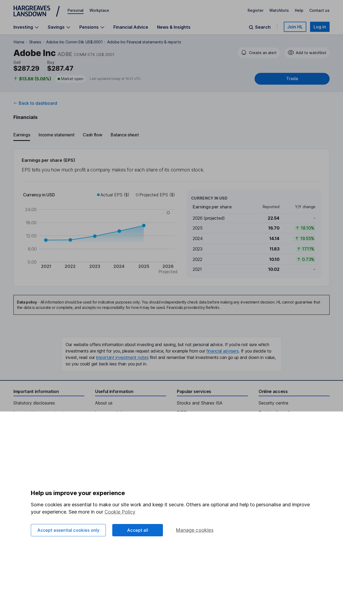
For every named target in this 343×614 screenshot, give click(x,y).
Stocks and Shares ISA (199, 403)
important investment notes (122, 357)
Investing (23, 27)
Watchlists (279, 10)
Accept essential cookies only (68, 530)
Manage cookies (195, 530)
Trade (292, 78)
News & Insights (174, 27)
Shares (35, 41)
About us (104, 403)
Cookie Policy (120, 512)
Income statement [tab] (56, 134)
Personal (76, 10)
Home (18, 41)
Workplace (99, 10)
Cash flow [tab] (92, 134)
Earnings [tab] (21, 134)
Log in (320, 26)
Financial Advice (130, 27)
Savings (56, 27)
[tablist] (171, 135)
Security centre (273, 403)
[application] (101, 234)
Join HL (295, 26)
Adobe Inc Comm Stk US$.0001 (74, 41)
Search (263, 27)
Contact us (319, 10)
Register (255, 10)
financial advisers (222, 351)
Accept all (137, 530)
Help (299, 10)
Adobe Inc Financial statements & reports (144, 41)
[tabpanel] (171, 217)
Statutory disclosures (34, 403)
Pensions (89, 27)
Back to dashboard (38, 103)
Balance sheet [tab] (125, 134)
